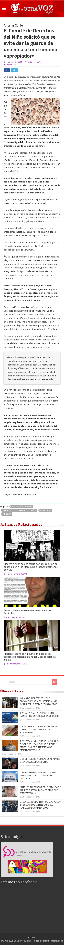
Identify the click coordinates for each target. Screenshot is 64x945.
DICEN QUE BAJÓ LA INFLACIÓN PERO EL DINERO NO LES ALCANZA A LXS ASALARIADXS (39, 729)
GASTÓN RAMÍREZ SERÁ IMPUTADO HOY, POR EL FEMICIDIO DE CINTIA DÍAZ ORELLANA (39, 775)
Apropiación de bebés (22, 507)
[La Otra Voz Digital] (32, 8)
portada (7, 514)
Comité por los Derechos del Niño (19, 510)
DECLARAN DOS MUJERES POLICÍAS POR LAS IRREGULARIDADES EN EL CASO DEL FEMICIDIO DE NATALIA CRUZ (41, 805)
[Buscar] (54, 682)
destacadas (45, 510)
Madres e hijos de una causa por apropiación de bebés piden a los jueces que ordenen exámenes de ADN (31, 566)
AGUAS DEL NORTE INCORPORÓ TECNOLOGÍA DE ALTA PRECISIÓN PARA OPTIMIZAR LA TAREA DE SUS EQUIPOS (38, 701)
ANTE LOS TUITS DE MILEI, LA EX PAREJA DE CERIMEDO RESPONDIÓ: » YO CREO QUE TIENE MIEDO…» (40, 790)
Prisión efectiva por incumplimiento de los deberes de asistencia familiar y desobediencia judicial (30, 656)
